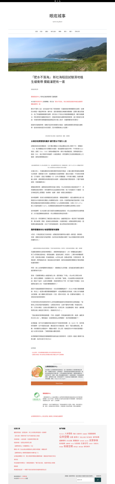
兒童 (74, 434)
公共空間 (64, 437)
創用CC (76, 437)
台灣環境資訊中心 (36, 416)
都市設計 (76, 446)
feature (61, 434)
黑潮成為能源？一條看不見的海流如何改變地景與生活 (30, 470)
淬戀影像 (24, 476)
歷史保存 (87, 441)
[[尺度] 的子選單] (42, 31)
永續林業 (68, 443)
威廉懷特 (62, 441)
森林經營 (82, 441)
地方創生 (89, 437)
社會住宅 (84, 443)
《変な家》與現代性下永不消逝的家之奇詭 (27, 436)
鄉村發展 (81, 446)
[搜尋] (98, 480)
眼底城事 (57, 15)
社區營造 (77, 443)
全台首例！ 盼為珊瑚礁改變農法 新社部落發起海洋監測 (46, 352)
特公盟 (72, 443)
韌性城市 (87, 447)
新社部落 (45, 416)
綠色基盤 (61, 446)
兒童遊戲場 (92, 434)
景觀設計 (76, 441)
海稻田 (50, 416)
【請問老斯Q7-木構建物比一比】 (24, 446)
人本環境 (68, 433)
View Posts (59, 383)
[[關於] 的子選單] (72, 31)
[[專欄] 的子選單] (61, 31)
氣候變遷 (62, 443)
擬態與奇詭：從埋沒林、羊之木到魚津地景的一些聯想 (30, 432)
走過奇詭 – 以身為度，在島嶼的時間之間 (26, 439)
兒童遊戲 (85, 434)
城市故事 (96, 437)
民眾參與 (93, 440)
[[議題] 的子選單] (48, 31)
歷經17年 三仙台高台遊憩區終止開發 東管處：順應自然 (30, 449)
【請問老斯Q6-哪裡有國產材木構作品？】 (26, 453)
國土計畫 (83, 437)
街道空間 (68, 446)
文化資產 (69, 441)
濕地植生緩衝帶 (58, 416)
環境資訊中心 (35, 97)
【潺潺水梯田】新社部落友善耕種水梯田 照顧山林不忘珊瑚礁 (48, 354)
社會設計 (91, 443)
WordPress (22, 478)
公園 (71, 437)
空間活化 (96, 443)
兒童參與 (79, 434)
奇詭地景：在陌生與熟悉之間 (22, 442)
